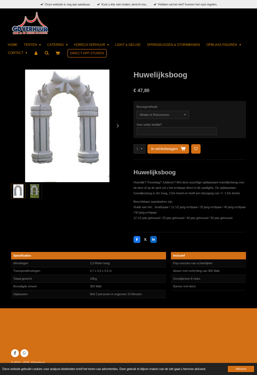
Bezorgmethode (147, 106)
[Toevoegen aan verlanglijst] (196, 149)
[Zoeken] (46, 53)
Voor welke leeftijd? (149, 124)
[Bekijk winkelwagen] (57, 53)
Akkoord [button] (241, 368)
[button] (18, 191)
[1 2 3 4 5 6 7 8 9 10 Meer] (140, 149)
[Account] (35, 53)
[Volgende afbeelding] (117, 126)
